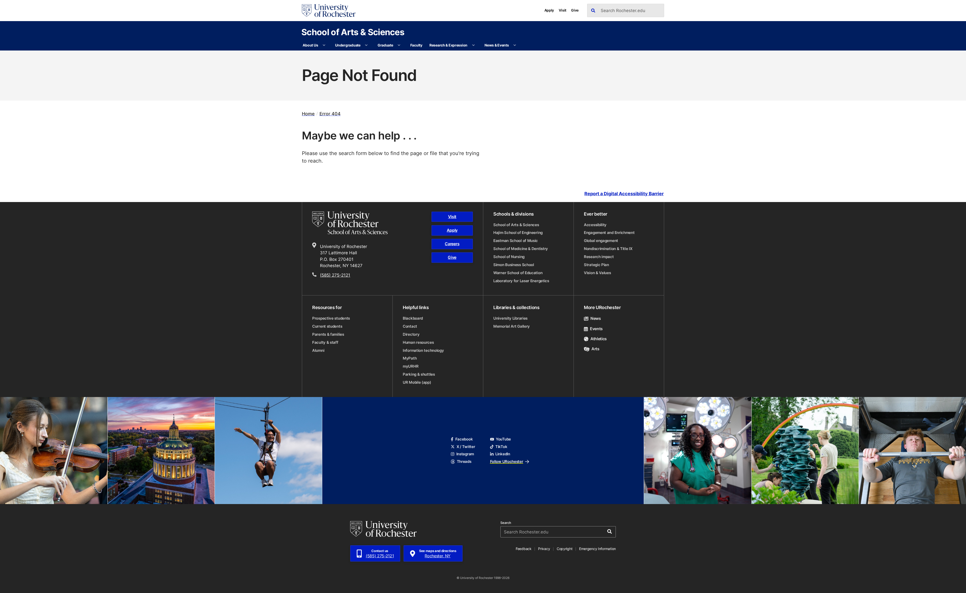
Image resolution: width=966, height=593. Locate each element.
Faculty (416, 45)
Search (505, 522)
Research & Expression (448, 45)
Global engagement (601, 240)
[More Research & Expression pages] (473, 45)
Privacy (544, 548)
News (595, 318)
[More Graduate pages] (399, 45)
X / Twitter (466, 446)
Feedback (524, 548)
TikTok (501, 446)
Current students (327, 326)
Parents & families (328, 334)
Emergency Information (597, 548)
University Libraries (510, 318)
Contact (410, 326)
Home (308, 114)
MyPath (410, 358)
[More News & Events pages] (514, 45)
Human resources (418, 342)
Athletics (598, 338)
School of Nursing (509, 256)
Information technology (423, 350)
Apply (549, 10)
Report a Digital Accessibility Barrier (624, 193)
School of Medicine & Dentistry (520, 248)
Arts (595, 349)
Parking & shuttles (419, 374)
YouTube (503, 439)
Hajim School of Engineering (518, 232)
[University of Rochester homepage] (328, 10)
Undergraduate (347, 45)
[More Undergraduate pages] (366, 45)
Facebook (464, 439)
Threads (464, 461)
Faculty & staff (325, 342)
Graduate (385, 45)
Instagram (465, 454)
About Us (310, 45)
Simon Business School (513, 264)
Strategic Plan (596, 264)
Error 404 (330, 114)
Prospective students (331, 318)
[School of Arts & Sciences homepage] (357, 223)
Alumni (318, 350)
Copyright (565, 548)
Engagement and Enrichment (609, 232)
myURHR (410, 366)
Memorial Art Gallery (511, 326)
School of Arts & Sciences (352, 32)
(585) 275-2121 (335, 275)
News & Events (497, 45)
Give (575, 10)
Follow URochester (506, 461)
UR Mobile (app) (417, 382)
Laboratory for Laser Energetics (521, 280)
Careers (452, 243)
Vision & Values (597, 272)
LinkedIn (502, 454)
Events (596, 328)
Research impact (599, 256)
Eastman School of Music (515, 240)
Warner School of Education (517, 272)
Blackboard (413, 318)
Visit (562, 10)
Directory (411, 334)
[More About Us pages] (324, 45)
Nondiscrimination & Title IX (608, 248)
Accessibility (595, 224)
